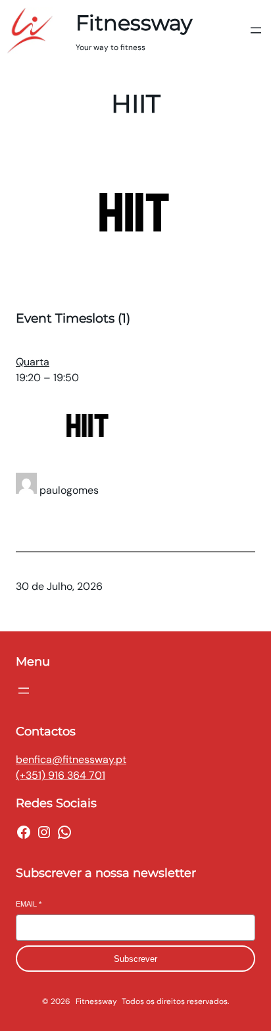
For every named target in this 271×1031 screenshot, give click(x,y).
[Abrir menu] (256, 30)
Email (28, 904)
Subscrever (135, 959)
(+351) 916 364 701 (60, 775)
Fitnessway (134, 23)
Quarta (32, 362)
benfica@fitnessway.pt (71, 759)
